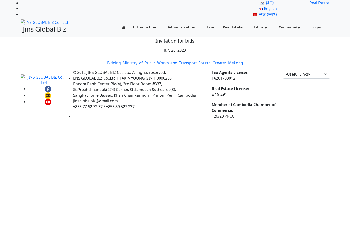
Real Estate (233, 27)
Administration (181, 27)
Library (260, 27)
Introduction (144, 27)
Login (316, 27)
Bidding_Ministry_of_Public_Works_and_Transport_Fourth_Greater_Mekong (175, 63)
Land (211, 27)
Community (289, 27)
